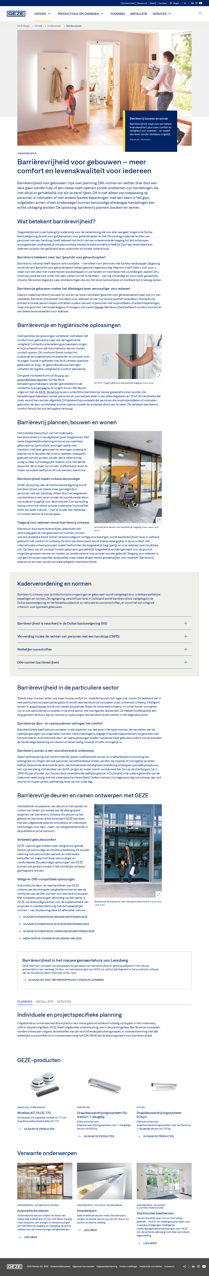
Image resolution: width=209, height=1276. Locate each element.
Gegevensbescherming (107, 1266)
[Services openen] (170, 13)
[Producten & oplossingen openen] (102, 13)
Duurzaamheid (127, 3)
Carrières (163, 3)
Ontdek (40, 13)
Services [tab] (64, 1001)
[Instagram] (196, 3)
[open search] (201, 13)
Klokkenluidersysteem (60, 1266)
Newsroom (142, 3)
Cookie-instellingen (128, 1266)
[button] (175, 3)
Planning (117, 13)
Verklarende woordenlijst (150, 1266)
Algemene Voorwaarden (83, 1266)
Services (160, 13)
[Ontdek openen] (49, 13)
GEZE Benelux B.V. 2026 (37, 1266)
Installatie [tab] (45, 1001)
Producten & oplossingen (78, 13)
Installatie (138, 13)
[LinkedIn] (193, 3)
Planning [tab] (24, 1001)
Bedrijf (153, 3)
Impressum (169, 1266)
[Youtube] (200, 3)
